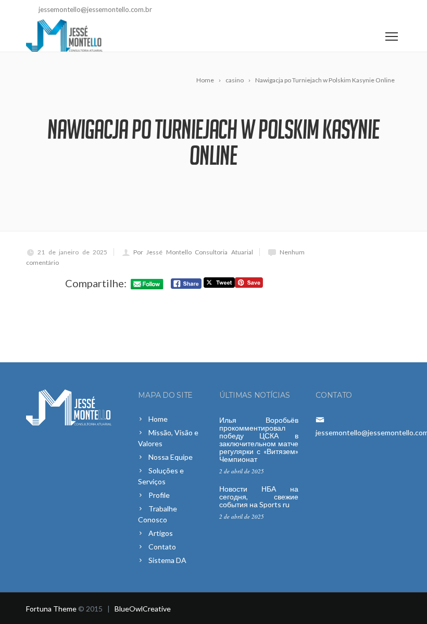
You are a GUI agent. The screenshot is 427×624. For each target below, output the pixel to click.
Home (158, 418)
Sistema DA (167, 560)
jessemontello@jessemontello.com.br (95, 9)
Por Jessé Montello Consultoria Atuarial (193, 252)
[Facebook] (378, 11)
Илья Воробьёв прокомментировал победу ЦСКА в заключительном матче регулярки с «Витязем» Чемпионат (258, 439)
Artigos (160, 533)
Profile (159, 495)
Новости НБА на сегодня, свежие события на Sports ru (258, 496)
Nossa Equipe (170, 456)
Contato (162, 546)
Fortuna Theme (51, 608)
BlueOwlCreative (143, 608)
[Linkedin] (393, 11)
